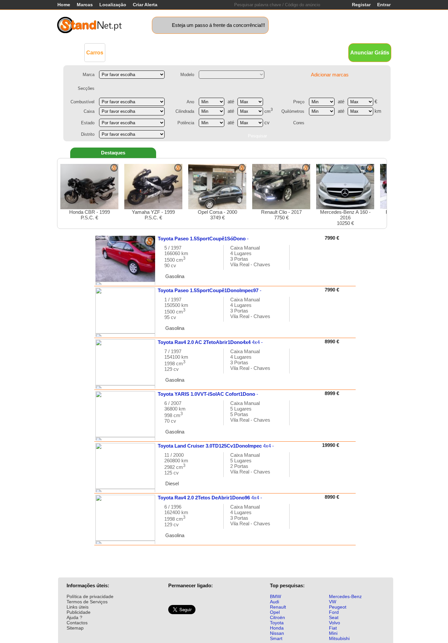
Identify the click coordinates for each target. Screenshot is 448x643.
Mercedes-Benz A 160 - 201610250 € (345, 217)
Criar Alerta (145, 4)
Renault (278, 607)
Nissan (277, 633)
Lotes (258, 52)
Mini (333, 633)
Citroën (277, 617)
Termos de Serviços (87, 601)
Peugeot (337, 607)
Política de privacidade (90, 596)
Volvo (334, 622)
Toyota (277, 622)
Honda (277, 628)
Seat (333, 617)
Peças (277, 52)
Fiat (333, 628)
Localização (112, 4)
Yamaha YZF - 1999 (153, 214)
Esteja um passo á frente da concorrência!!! (218, 25)
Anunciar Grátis (369, 52)
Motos (183, 52)
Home (63, 4)
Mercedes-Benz (345, 596)
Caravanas (209, 52)
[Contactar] (301, 260)
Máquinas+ (157, 52)
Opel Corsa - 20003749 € (217, 214)
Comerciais (124, 52)
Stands (299, 52)
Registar (361, 4)
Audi (274, 601)
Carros (94, 52)
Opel (275, 612)
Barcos (237, 52)
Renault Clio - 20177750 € (281, 214)
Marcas (85, 4)
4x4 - (210, 342)
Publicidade (79, 612)
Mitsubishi (339, 638)
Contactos (77, 622)
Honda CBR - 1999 (89, 214)
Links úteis (78, 607)
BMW (275, 596)
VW (332, 601)
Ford (334, 612)
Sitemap (75, 628)
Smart (276, 638)
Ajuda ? (74, 617)
